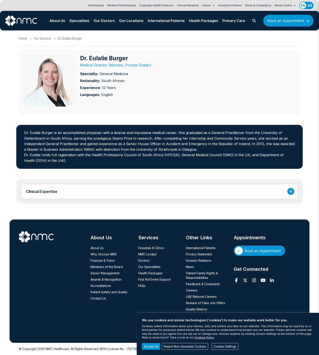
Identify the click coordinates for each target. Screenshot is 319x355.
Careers (191, 290)
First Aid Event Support (154, 279)
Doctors (144, 260)
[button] (254, 20)
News (190, 267)
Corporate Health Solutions (156, 5)
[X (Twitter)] (245, 280)
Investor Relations (198, 260)
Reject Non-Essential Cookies (185, 346)
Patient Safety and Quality (108, 292)
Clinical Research (188, 5)
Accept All (151, 346)
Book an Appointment (286, 20)
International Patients (166, 20)
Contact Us (98, 298)
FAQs (142, 286)
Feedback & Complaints (203, 284)
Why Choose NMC (103, 254)
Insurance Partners (230, 5)
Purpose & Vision (102, 260)
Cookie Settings (225, 346)
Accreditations (100, 286)
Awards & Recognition (106, 279)
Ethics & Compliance (258, 5)
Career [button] (206, 5)
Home (23, 38)
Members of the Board (106, 267)
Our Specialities (149, 267)
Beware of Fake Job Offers (205, 303)
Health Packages (203, 20)
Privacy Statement (199, 254)
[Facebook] (236, 280)
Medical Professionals (121, 5)
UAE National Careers (201, 296)
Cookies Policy (204, 337)
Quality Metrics (196, 309)
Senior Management (104, 273)
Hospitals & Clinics (151, 248)
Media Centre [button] (284, 5)
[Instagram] (254, 280)
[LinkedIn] (272, 280)
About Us (57, 20)
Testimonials (95, 5)
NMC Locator (147, 254)
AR (310, 5)
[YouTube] (263, 280)
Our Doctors (104, 20)
